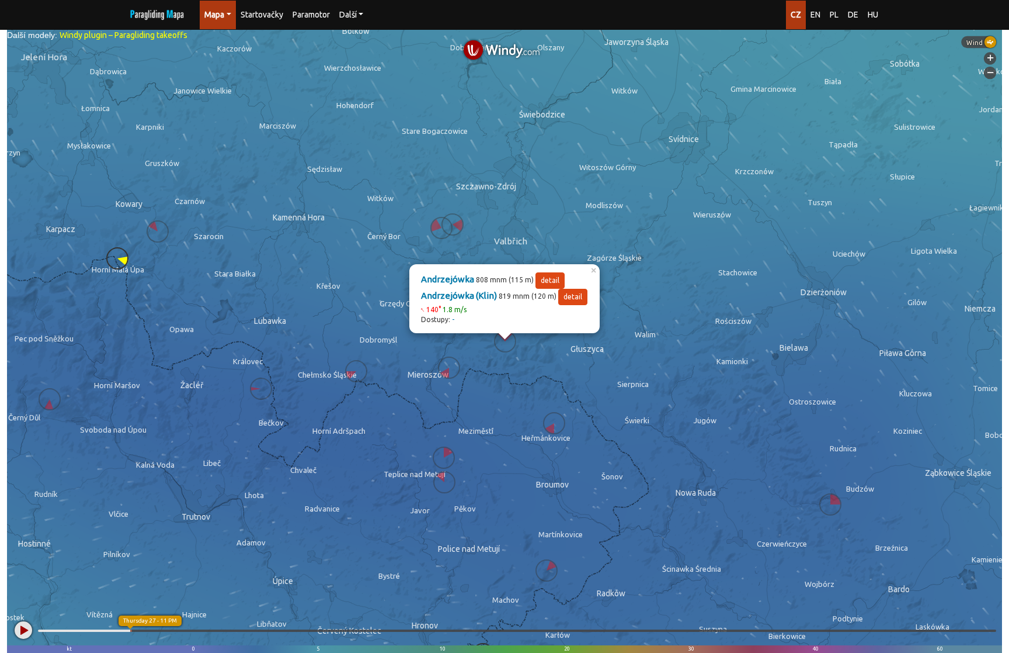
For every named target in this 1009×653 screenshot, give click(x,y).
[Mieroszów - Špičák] (449, 368)
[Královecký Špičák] (261, 389)
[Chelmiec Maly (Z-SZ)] (441, 228)
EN (815, 14)
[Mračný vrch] (444, 458)
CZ (796, 14)
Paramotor (311, 14)
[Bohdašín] (444, 482)
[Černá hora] (50, 399)
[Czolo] (117, 258)
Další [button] (348, 14)
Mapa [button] (214, 14)
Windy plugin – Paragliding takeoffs (123, 35)
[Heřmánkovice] (554, 423)
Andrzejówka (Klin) (459, 295)
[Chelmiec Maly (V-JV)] (452, 224)
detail (550, 280)
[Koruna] (546, 570)
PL (834, 14)
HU (873, 14)
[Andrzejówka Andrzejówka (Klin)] (505, 341)
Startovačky (262, 14)
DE (853, 14)
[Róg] (356, 371)
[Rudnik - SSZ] (158, 231)
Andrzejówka (447, 279)
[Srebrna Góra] (830, 504)
